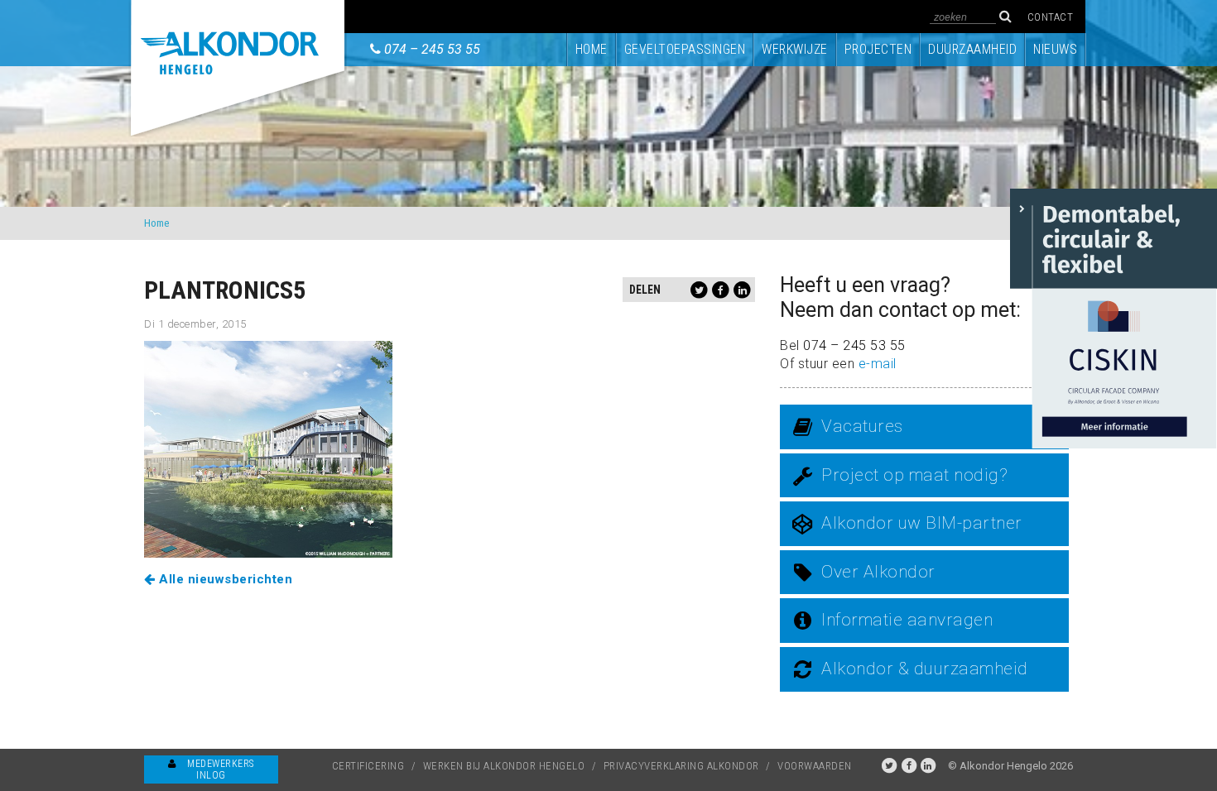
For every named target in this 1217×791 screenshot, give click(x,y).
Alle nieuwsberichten (224, 579)
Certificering (368, 766)
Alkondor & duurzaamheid (924, 668)
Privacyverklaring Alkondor (681, 766)
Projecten (878, 49)
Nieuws (1055, 49)
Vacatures (862, 426)
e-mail (878, 364)
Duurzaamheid (972, 49)
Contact (1050, 17)
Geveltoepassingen (685, 49)
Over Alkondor (878, 572)
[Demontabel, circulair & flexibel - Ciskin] (1113, 317)
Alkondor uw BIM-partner (921, 523)
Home (591, 49)
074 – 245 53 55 (432, 49)
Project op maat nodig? (914, 475)
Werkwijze (795, 49)
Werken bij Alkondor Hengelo (504, 766)
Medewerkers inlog (219, 769)
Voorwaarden (814, 766)
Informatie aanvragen (907, 620)
